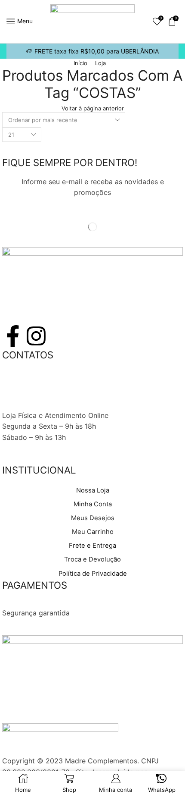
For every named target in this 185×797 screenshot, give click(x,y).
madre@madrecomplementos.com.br (62, 404)
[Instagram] (36, 336)
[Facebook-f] (13, 336)
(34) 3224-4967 (28, 382)
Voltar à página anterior (93, 108)
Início (80, 63)
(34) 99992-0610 (30, 393)
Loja (100, 63)
